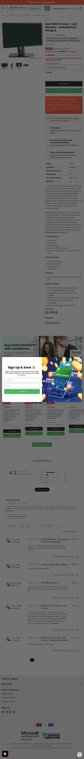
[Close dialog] (79, 359)
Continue (22, 391)
